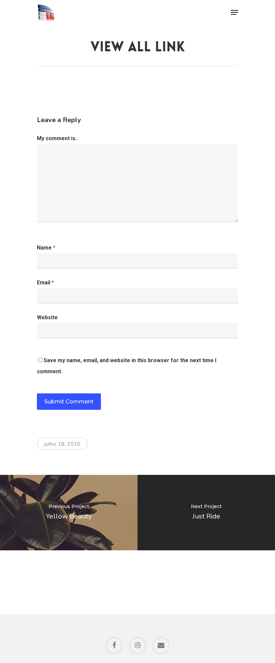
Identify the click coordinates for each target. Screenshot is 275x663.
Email (45, 282)
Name (46, 247)
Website (47, 317)
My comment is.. (57, 138)
